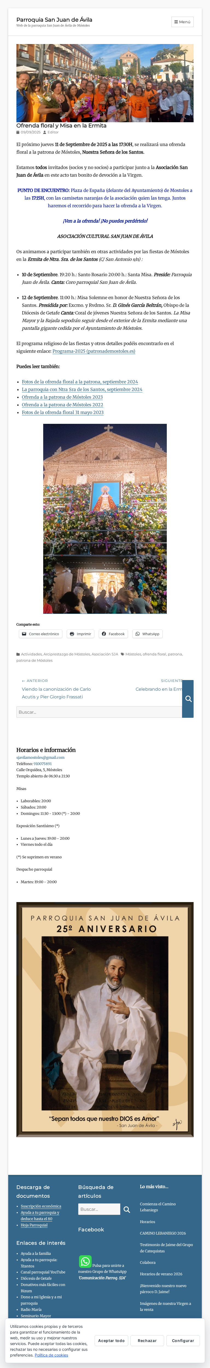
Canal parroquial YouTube (43, 1272)
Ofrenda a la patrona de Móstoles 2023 (62, 397)
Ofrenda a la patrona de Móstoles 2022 (62, 404)
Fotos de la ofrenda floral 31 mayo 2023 (63, 412)
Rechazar (147, 1340)
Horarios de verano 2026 (161, 1274)
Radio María (31, 1309)
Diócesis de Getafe (36, 1278)
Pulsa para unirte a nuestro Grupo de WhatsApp (102, 1272)
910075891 (43, 764)
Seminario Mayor (36, 1316)
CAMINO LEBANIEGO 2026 (163, 1233)
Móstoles (133, 654)
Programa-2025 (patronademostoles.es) (93, 351)
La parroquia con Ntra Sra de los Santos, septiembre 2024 (82, 389)
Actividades (31, 654)
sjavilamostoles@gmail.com (40, 757)
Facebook (91, 1230)
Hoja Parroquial (34, 1225)
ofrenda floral (154, 654)
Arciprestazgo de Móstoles (66, 654)
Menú (185, 21)
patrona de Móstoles (34, 660)
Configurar (183, 1340)
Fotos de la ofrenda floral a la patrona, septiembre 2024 (80, 381)
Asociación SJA (105, 654)
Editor (53, 132)
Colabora (148, 1262)
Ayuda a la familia (36, 1253)
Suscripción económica (41, 1206)
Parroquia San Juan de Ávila (54, 19)
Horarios (147, 1222)
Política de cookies (51, 1355)
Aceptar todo (111, 1340)
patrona (175, 654)
